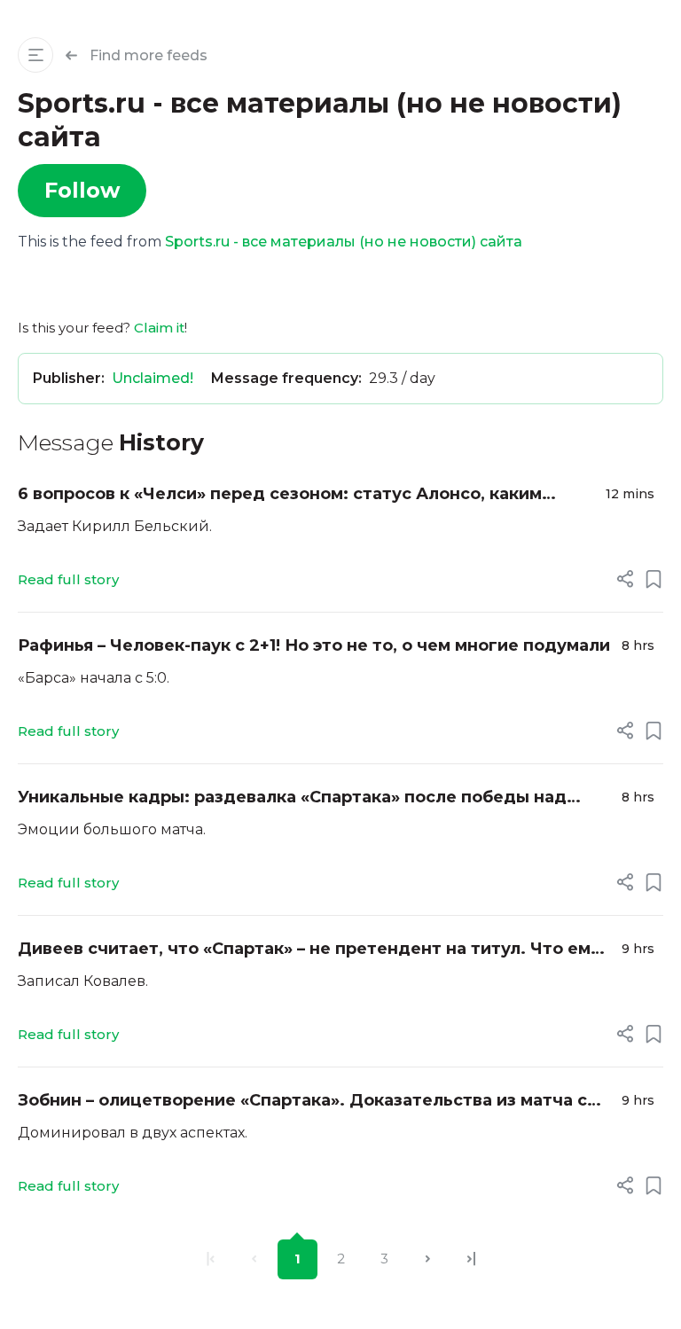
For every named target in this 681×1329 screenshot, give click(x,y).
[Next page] (428, 1259)
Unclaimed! (152, 378)
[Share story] (625, 579)
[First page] (211, 1259)
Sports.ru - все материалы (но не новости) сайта (343, 241)
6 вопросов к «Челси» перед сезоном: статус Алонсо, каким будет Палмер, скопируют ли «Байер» (280, 495)
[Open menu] (35, 55)
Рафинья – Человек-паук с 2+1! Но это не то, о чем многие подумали (314, 645)
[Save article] (653, 579)
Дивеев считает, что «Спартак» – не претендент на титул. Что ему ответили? (309, 950)
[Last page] (471, 1259)
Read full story (68, 579)
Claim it (159, 327)
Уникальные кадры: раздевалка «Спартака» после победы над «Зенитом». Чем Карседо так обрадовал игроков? (292, 798)
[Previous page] (254, 1259)
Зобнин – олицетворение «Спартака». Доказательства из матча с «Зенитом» (302, 1102)
